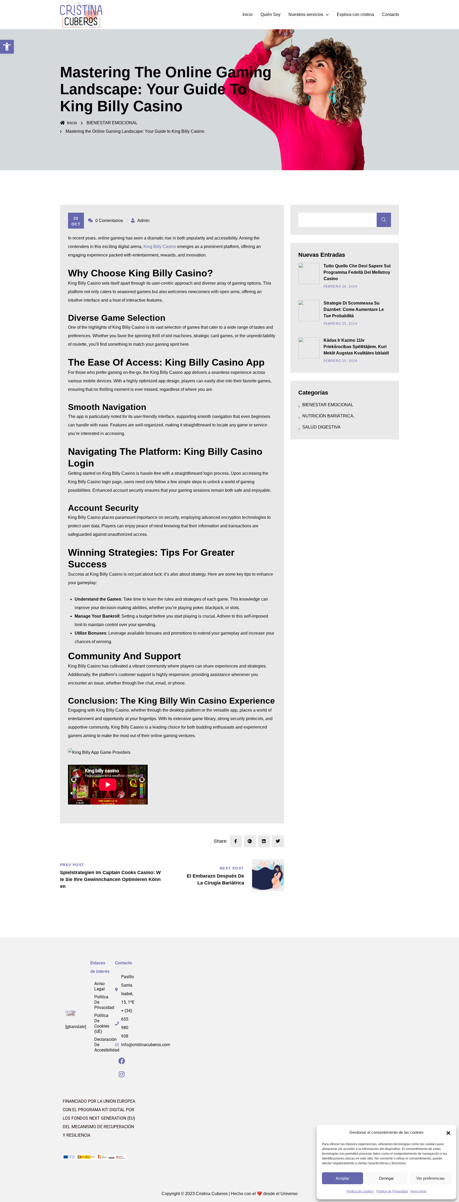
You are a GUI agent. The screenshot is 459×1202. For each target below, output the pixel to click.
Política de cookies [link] (360, 1191)
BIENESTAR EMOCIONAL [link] (112, 123)
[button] (448, 1132)
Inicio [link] (248, 14)
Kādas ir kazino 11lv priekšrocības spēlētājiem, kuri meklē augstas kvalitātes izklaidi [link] (356, 346)
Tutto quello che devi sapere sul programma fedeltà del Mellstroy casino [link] (357, 272)
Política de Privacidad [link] (392, 1191)
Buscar (384, 220)
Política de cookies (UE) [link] (101, 1023)
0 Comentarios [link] (109, 220)
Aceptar (342, 1178)
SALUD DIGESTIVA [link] (321, 427)
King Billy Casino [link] (159, 246)
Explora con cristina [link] (355, 14)
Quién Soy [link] (270, 14)
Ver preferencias (430, 1178)
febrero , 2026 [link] (341, 286)
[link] (7, 47)
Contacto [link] (390, 14)
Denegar (386, 1178)
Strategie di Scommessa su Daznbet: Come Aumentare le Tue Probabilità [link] (354, 309)
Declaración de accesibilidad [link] (106, 1045)
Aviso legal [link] (418, 1191)
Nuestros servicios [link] (305, 14)
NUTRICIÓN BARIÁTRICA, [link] (328, 416)
